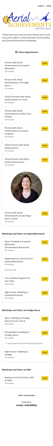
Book (45, 63)
